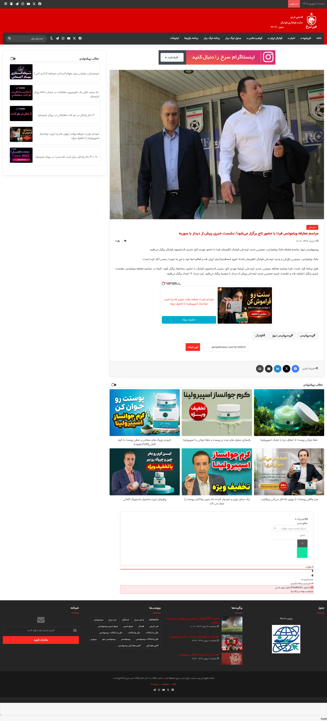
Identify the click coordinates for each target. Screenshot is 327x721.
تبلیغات (174, 38)
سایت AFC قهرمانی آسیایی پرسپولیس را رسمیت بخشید (192, 620)
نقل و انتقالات (152, 632)
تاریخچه (307, 38)
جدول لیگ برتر (233, 38)
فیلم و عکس (255, 38)
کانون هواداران (152, 645)
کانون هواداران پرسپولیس (129, 645)
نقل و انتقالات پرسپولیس (110, 632)
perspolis (154, 620)
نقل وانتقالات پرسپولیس (147, 639)
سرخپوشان (98, 620)
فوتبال (259, 335)
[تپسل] (163, 283)
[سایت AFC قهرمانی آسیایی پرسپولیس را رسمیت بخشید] (232, 624)
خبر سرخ (113, 620)
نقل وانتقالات (134, 632)
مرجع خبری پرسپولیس (108, 626)
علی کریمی (154, 626)
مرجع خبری (128, 626)
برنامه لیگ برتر (212, 38)
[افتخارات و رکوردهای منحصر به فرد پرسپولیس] (232, 642)
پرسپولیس (306, 335)
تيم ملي (312, 227)
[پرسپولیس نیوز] (297, 20)
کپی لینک (193, 347)
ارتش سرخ (139, 620)
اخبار (292, 38)
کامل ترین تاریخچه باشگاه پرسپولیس (199, 655)
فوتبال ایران (276, 38)
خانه (319, 38)
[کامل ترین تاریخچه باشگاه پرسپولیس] (232, 659)
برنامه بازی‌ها (191, 38)
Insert (324, 719)
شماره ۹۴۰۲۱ (286, 619)
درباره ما (155, 684)
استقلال (125, 620)
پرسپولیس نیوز (281, 335)
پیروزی (94, 639)
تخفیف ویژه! (189, 320)
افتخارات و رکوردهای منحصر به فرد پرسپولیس (194, 637)
